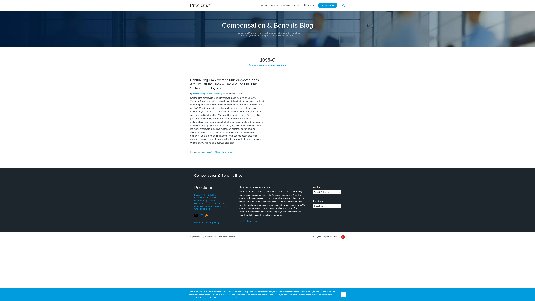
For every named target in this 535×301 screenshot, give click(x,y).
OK (343, 295)
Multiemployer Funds (223, 152)
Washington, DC (202, 209)
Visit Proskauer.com (248, 221)
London (211, 201)
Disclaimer (199, 222)
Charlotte (199, 198)
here (247, 298)
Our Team (285, 5)
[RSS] (206, 216)
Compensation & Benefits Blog (267, 25)
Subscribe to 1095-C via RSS (268, 65)
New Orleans (215, 203)
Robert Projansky (214, 93)
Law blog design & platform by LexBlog (326, 237)
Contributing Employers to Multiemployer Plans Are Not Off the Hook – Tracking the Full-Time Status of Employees (224, 84)
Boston (212, 195)
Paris (209, 206)
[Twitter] (196, 215)
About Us (274, 5)
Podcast (297, 5)
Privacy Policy (212, 222)
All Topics (311, 5)
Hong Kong (200, 201)
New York (199, 206)
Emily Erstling (199, 93)
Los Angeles (200, 203)
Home (264, 5)
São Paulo (219, 206)
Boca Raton (200, 195)
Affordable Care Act (206, 152)
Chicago (211, 198)
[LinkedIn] (201, 216)
